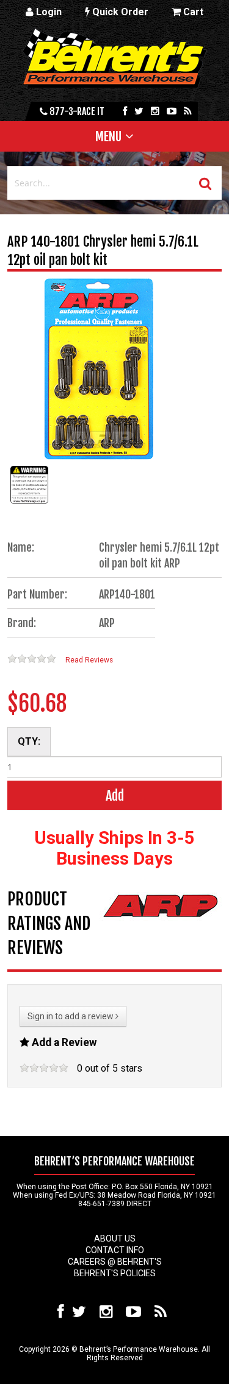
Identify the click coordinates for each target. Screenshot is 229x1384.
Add (115, 795)
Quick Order (119, 12)
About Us (115, 1238)
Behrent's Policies (115, 1273)
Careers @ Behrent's (115, 1261)
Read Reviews (89, 660)
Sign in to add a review (71, 1016)
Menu (108, 136)
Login (48, 12)
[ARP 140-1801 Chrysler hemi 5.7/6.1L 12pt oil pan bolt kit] (29, 503)
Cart (192, 12)
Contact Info (114, 1250)
